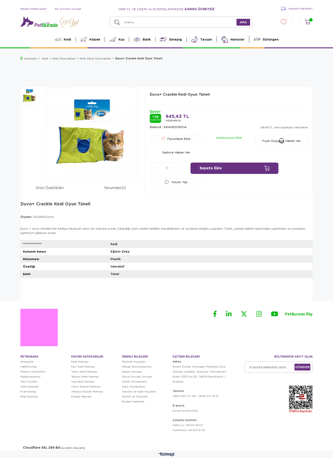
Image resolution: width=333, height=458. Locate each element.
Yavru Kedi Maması (84, 371)
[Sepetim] (307, 21)
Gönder (302, 367)
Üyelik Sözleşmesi (134, 381)
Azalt (155, 168)
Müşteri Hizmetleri (32, 371)
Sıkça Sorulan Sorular (137, 376)
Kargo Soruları (132, 371)
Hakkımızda (28, 366)
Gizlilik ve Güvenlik (135, 396)
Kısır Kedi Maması (83, 366)
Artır (178, 168)
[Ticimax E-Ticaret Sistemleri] (167, 454)
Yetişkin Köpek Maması (87, 391)
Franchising (28, 391)
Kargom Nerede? (301, 8)
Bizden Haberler (133, 401)
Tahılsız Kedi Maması (85, 376)
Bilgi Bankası (29, 396)
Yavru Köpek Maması (85, 386)
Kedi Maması (80, 361)
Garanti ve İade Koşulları (139, 391)
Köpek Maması (81, 396)
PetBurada (299, 314)
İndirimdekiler (29, 386)
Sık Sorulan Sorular (68, 8)
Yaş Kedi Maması (82, 381)
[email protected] (185, 410)
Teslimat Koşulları (134, 361)
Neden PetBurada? (33, 8)
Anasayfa (26, 361)
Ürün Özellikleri (50, 187)
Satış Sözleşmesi (133, 386)
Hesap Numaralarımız (137, 366)
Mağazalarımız (30, 376)
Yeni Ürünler (28, 381)
